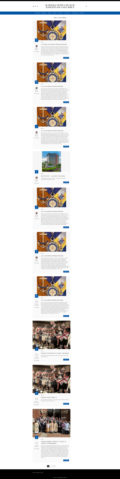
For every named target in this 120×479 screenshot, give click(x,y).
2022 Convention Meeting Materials (52, 256)
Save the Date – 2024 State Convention (53, 176)
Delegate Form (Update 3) (49, 397)
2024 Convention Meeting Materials (52, 131)
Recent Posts (37, 13)
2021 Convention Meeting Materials (52, 300)
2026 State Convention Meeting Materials (54, 44)
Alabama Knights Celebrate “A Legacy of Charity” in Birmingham (53, 442)
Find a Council (75, 13)
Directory (54, 13)
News (43, 42)
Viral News (60, 477)
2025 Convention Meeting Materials (52, 86)
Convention (81, 13)
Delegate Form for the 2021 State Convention (55, 353)
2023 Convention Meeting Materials (52, 211)
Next (54, 466)
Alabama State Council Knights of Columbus (60, 6)
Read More (66, 57)
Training (49, 13)
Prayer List (60, 13)
